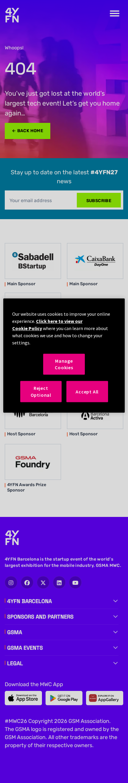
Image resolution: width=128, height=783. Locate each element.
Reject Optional (41, 391)
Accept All (87, 392)
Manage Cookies (64, 364)
